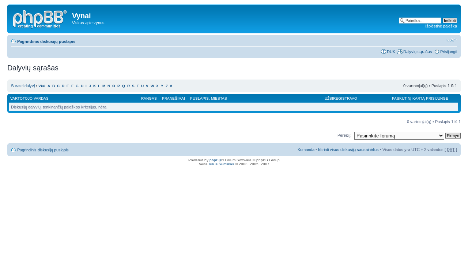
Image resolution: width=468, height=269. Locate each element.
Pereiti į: (344, 135)
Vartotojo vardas (29, 98)
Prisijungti (448, 51)
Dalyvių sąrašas (417, 51)
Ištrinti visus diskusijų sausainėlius (348, 149)
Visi (41, 86)
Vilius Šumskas (221, 164)
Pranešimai (173, 98)
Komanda (306, 149)
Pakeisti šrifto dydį (451, 40)
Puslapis (199, 98)
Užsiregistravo (341, 98)
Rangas (149, 98)
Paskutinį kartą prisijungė (420, 98)
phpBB (215, 160)
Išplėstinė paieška (441, 26)
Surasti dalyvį (23, 86)
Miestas (219, 98)
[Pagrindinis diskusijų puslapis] (40, 18)
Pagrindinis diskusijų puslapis (46, 41)
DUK (391, 51)
